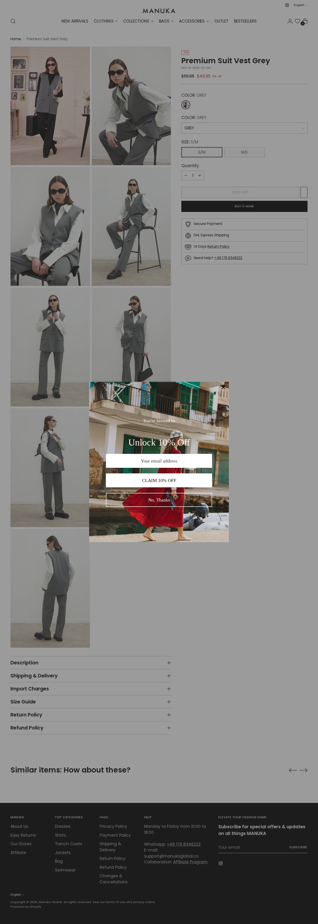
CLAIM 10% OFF (159, 480)
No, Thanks (159, 499)
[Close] (223, 387)
